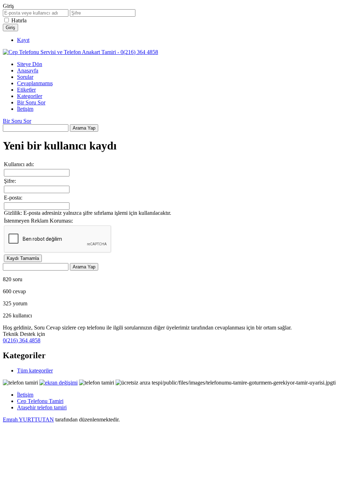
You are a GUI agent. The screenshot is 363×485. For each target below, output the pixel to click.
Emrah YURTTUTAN (28, 419)
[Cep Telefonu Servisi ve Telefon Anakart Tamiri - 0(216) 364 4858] (80, 52)
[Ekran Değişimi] (58, 383)
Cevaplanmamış (35, 83)
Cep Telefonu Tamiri (40, 401)
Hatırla (19, 20)
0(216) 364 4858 (21, 340)
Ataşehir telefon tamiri (42, 407)
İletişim (25, 109)
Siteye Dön (29, 64)
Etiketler (26, 90)
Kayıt (23, 40)
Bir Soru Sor (31, 102)
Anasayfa (27, 70)
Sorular (25, 77)
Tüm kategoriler (35, 370)
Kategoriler (29, 96)
